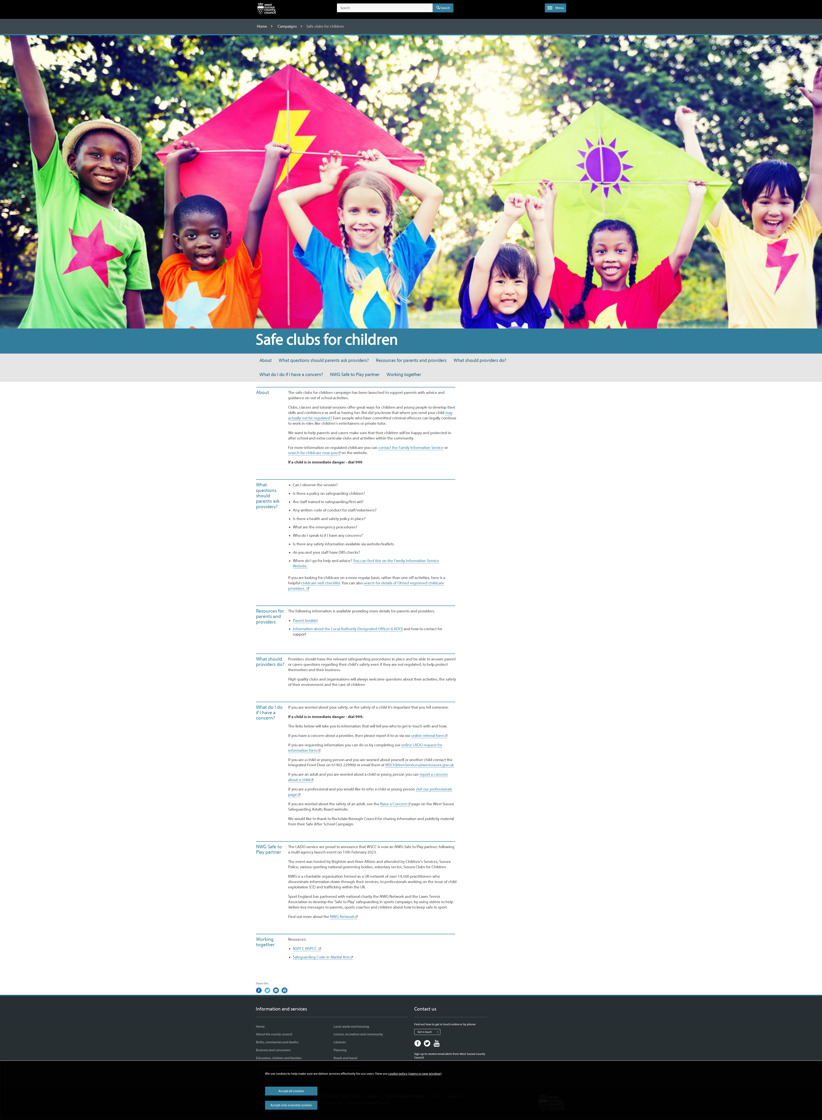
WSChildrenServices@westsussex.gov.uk (419, 765)
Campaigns (288, 26)
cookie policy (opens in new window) (415, 1074)
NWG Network (342, 916)
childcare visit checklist (320, 583)
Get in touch (425, 1031)
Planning (340, 1050)
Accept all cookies (291, 1091)
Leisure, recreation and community (358, 1034)
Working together (404, 374)
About (265, 360)
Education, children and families (279, 1058)
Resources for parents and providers (411, 360)
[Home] (266, 9)
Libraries (340, 1042)
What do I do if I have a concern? (291, 374)
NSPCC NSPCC (305, 948)
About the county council (274, 1034)
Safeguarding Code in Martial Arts (321, 957)
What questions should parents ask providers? (324, 360)
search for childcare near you (312, 452)
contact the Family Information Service (411, 447)
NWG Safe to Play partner (355, 374)
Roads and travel (345, 1058)
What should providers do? (480, 360)
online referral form (427, 735)
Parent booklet (305, 620)
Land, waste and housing (351, 1027)
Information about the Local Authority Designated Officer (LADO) (348, 629)
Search (445, 8)
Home (262, 26)
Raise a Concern (393, 804)
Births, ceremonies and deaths (277, 1042)
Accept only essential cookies (291, 1105)
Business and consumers (273, 1050)
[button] (555, 7)
